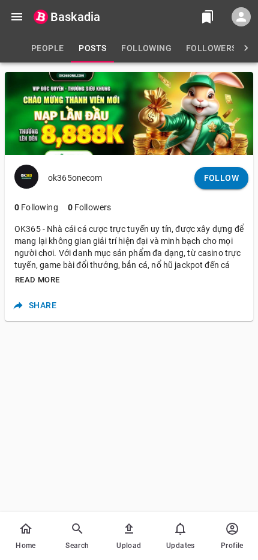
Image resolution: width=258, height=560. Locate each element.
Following (36, 207)
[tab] (47, 48)
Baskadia (75, 17)
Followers (90, 207)
